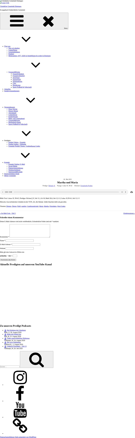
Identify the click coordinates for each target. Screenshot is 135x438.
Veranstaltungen (9, 107)
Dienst (14, 206)
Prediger (11, 54)
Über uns (7, 46)
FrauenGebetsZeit (19, 76)
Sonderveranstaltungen (11, 91)
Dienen (8, 206)
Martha (46, 206)
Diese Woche (12, 109)
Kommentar (4, 237)
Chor (14, 83)
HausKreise (16, 85)
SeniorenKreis (17, 81)
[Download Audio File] (131, 192)
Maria (41, 206)
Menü (66, 28)
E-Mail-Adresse (6, 244)
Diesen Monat (13, 111)
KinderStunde (13, 117)
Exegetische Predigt (86, 186)
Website (2, 248)
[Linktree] (20, 433)
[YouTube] (20, 417)
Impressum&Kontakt (15, 172)
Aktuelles (7, 89)
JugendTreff (17, 79)
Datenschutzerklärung (15, 168)
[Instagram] (20, 385)
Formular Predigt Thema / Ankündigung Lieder (24, 146)
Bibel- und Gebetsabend (16, 118)
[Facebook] (20, 401)
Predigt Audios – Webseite (17, 144)
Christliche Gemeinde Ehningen (10, 6)
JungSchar (16, 78)
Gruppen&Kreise (14, 72)
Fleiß (19, 206)
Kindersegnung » (129, 213)
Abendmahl (12, 113)
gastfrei (23, 206)
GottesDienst (12, 50)
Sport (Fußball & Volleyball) (22, 87)
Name (2, 240)
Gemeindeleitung (14, 52)
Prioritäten (53, 206)
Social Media (12, 166)
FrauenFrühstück (18, 74)
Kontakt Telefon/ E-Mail (16, 164)
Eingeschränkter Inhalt (11, 174)
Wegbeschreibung (14, 170)
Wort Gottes (61, 206)
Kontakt (7, 162)
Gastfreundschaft (32, 206)
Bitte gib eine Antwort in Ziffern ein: (12, 252)
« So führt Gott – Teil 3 (8, 213)
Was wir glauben (14, 48)
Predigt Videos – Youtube (16, 142)
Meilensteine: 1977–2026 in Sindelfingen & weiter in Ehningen (29, 56)
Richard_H (52, 186)
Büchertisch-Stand (14, 122)
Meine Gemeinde (10, 176)
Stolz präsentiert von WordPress (25, 437)
